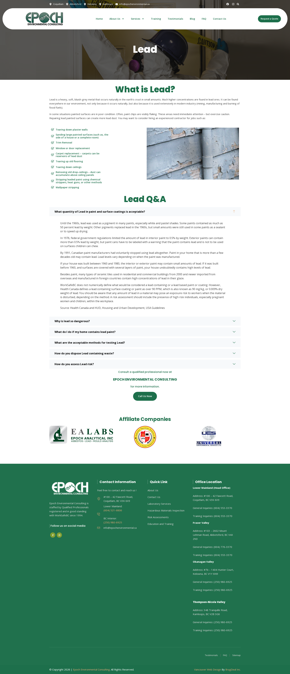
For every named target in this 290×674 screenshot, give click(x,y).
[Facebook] (227, 4)
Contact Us (219, 18)
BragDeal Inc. (233, 669)
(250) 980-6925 (113, 522)
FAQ (204, 18)
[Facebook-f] (52, 535)
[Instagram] (233, 4)
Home (99, 18)
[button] (238, 4)
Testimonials (175, 18)
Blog (192, 18)
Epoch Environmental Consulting (91, 669)
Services (135, 18)
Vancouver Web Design (207, 669)
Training (156, 18)
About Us (114, 18)
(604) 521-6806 (113, 510)
